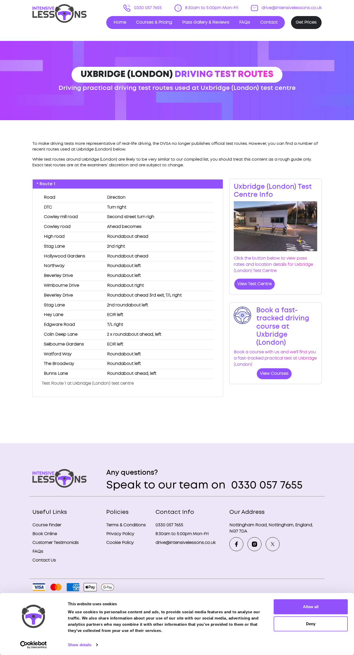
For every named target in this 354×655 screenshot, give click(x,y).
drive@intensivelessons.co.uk (291, 8)
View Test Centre (254, 284)
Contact (269, 22)
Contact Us (44, 560)
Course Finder (46, 525)
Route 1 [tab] (47, 184)
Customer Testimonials (55, 543)
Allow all (310, 606)
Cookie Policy (120, 543)
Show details (79, 645)
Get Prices (306, 22)
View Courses (274, 374)
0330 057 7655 (147, 8)
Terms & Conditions (126, 525)
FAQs (244, 22)
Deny (310, 623)
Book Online (44, 534)
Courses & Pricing (154, 22)
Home (120, 22)
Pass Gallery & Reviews (205, 22)
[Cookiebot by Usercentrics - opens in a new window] (33, 645)
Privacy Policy (120, 534)
